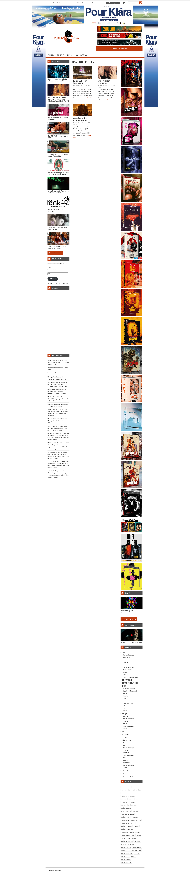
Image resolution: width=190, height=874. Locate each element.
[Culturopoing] (66, 45)
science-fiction (125, 838)
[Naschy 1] (131, 287)
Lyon (133, 835)
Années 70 (130, 844)
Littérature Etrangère (128, 703)
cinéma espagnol (135, 832)
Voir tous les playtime (129, 619)
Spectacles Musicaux (128, 765)
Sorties (125, 711)
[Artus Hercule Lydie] (131, 459)
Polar (124, 708)
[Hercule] (131, 488)
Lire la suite (88, 98)
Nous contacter (96, 3)
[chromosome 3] (131, 201)
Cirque (124, 743)
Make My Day (124, 802)
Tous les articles (50, 3)
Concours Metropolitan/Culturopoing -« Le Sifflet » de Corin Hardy (57, 421)
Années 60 (138, 790)
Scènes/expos (81, 55)
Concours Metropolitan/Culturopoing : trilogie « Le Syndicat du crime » (57, 377)
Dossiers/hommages (128, 719)
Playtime (124, 737)
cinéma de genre (126, 808)
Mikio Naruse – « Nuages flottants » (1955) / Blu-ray (58, 229)
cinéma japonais (126, 847)
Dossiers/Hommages (128, 655)
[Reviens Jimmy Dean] (131, 144)
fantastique (124, 832)
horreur (136, 826)
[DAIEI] (131, 561)
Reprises (125, 672)
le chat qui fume (126, 811)
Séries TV (125, 675)
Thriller (123, 850)
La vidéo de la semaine (128, 726)
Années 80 (137, 841)
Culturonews (61, 3)
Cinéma (51, 55)
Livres (69, 55)
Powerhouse (125, 823)
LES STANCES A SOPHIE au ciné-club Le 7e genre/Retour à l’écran (58, 155)
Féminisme (134, 793)
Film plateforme (127, 680)
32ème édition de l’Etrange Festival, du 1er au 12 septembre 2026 (58, 80)
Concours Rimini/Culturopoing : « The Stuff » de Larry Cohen (58, 362)
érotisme (135, 811)
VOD (123, 773)
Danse (124, 745)
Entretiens (125, 660)
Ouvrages (125, 760)
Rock (136, 799)
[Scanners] (131, 230)
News (123, 731)
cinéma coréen (125, 817)
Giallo (139, 835)
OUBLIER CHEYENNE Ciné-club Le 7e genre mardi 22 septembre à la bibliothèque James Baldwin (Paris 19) (58, 99)
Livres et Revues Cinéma (129, 667)
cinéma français (126, 859)
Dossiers (125, 693)
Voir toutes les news (55, 253)
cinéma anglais (132, 805)
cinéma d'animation (127, 829)
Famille (132, 802)
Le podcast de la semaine (130, 683)
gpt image (51, 367)
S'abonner (53, 279)
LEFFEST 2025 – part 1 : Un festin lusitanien (82, 81)
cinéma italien (125, 856)
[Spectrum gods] (131, 430)
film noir (124, 796)
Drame (133, 856)
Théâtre (125, 767)
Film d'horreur (125, 835)
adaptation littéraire (127, 814)
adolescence (125, 820)
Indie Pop (130, 799)
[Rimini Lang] (131, 532)
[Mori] (131, 516)
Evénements (126, 662)
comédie (123, 844)
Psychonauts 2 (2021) (127, 610)
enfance (131, 790)
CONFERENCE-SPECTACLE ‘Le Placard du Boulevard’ (58, 118)
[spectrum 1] (131, 590)
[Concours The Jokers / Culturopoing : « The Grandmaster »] (119, 42)
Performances (126, 762)
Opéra (124, 758)
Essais (124, 698)
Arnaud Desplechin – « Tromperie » (104, 81)
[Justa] (95, 14)
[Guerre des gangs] (131, 344)
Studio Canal (125, 793)
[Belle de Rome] (131, 258)
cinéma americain (126, 862)
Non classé (125, 734)
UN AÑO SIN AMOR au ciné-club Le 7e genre (58, 137)
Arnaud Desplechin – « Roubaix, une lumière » (81, 119)
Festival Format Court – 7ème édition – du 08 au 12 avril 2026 (58, 192)
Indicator (135, 817)
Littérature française (128, 706)
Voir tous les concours (119, 48)
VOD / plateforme (127, 776)
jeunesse (123, 799)
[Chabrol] (131, 402)
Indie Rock (131, 796)
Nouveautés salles (127, 670)
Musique (60, 55)
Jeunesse (125, 701)
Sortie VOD (125, 770)
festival (137, 853)
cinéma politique (136, 820)
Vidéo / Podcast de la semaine (130, 677)
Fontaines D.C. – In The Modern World (131, 643)
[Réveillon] (131, 87)
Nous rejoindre (114, 3)
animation (124, 790)
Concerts (125, 716)
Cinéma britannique (127, 841)
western (123, 805)
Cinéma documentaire (134, 850)
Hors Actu (125, 723)
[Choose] (131, 115)
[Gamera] (131, 373)
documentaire (137, 847)
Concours (70, 3)
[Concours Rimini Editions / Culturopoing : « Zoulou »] (119, 29)
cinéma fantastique (127, 853)
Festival (125, 665)
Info (124, 3)
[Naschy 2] (131, 316)
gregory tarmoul (52, 360)
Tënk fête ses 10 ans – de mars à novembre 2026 (57, 210)
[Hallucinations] (131, 173)
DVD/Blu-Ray (126, 657)
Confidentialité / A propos (82, 3)
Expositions (126, 753)
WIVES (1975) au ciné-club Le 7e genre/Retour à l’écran (57, 247)
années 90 (135, 787)
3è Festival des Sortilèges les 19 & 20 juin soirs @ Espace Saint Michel (58, 173)
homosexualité (125, 787)
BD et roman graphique (129, 688)
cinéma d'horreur (126, 826)
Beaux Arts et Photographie (130, 691)
